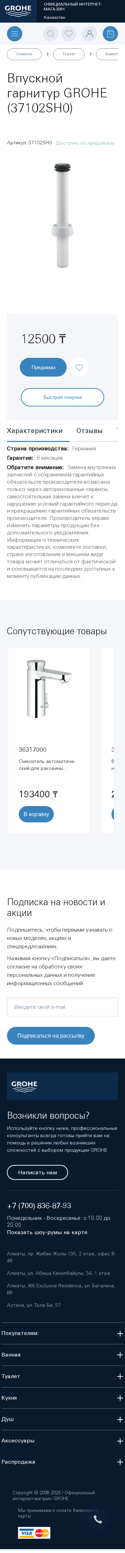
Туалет (68, 54)
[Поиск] (50, 33)
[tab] (38, 431)
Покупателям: (20, 1333)
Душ (7, 1419)
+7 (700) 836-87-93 (39, 1205)
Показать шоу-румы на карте (47, 1232)
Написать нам (37, 1172)
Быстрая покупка (62, 397)
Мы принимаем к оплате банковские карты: (58, 1513)
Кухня (9, 1397)
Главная (24, 54)
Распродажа (18, 1461)
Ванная (10, 1354)
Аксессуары (17, 1440)
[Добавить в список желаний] (79, 361)
